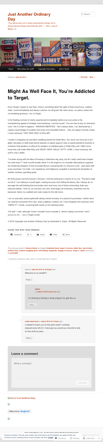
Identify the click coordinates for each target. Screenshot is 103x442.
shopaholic (53, 250)
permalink (14, 253)
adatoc (82, 250)
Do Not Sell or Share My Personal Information (61, 432)
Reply (29, 279)
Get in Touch (64, 69)
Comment (82, 383)
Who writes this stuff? (25, 69)
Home (11, 69)
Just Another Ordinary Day (29, 16)
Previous (83, 77)
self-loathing (43, 250)
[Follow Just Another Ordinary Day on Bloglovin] (19, 412)
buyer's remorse (66, 248)
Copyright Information (46, 69)
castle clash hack (31, 321)
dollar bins (78, 248)
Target (75, 250)
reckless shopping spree (28, 250)
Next (92, 77)
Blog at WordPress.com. (34, 432)
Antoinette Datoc (53, 248)
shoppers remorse (65, 250)
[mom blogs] (21, 398)
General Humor (31, 248)
